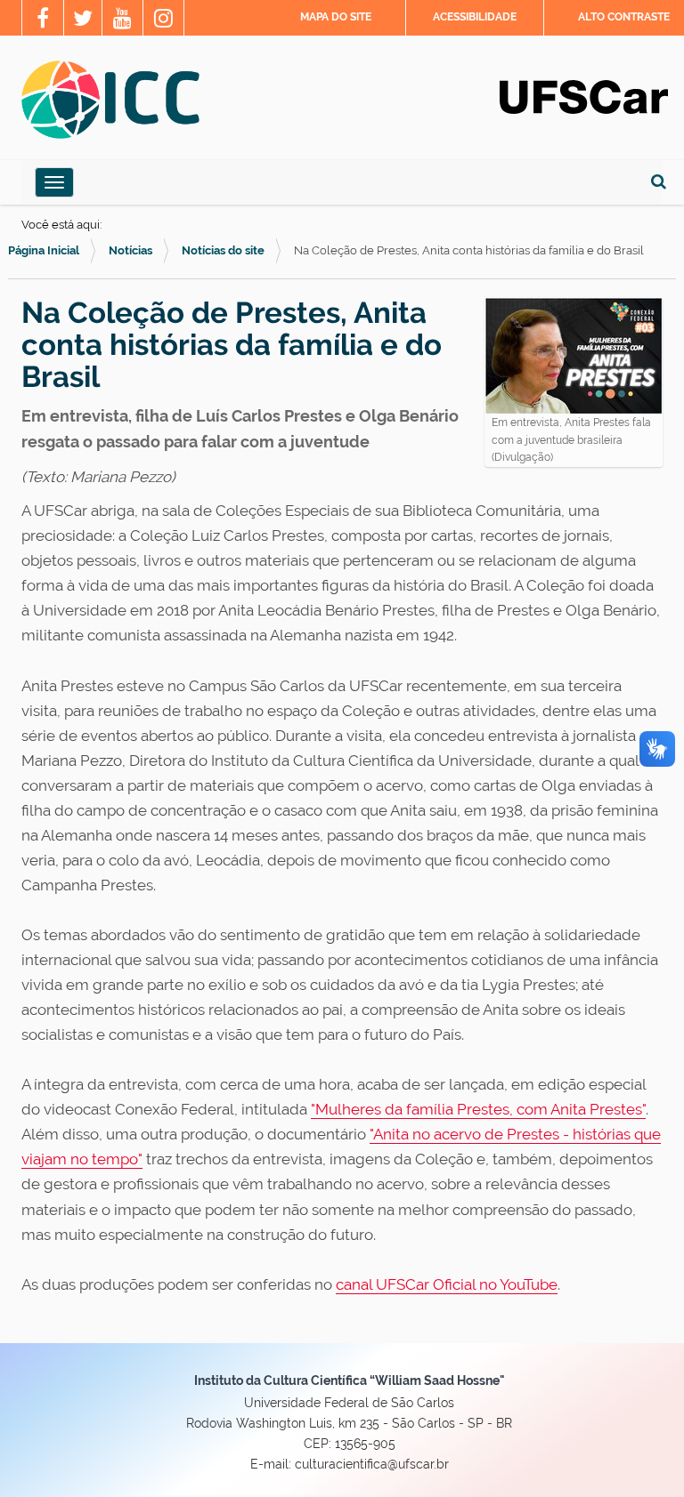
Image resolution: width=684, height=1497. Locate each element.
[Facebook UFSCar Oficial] (43, 20)
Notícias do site (223, 250)
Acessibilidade (475, 17)
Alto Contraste (624, 17)
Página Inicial (43, 250)
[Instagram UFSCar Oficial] (163, 20)
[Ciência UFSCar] (83, 20)
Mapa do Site (335, 17)
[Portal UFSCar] (584, 95)
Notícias (130, 250)
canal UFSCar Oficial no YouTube (447, 1284)
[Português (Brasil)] (110, 99)
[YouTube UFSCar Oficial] (122, 20)
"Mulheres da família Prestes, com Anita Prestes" (478, 1109)
